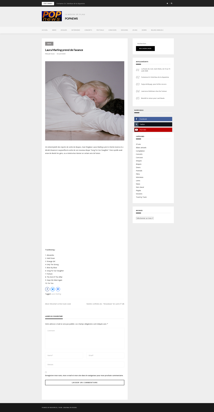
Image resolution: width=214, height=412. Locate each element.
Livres (138, 181)
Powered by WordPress (49, 407)
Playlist (138, 190)
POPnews (71, 18)
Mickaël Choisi (50, 54)
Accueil (45, 30)
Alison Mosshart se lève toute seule (58, 304)
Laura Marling (56, 294)
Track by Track (141, 197)
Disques (64, 30)
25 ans (134, 30)
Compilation (140, 151)
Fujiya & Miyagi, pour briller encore (153, 84)
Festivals (100, 30)
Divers (144, 30)
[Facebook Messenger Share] (58, 289)
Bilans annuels (157, 30)
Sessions (124, 30)
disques (138, 164)
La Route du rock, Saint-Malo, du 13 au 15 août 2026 (155, 70)
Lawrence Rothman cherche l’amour (154, 91)
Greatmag (66, 407)
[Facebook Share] (47, 289)
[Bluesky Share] (52, 289)
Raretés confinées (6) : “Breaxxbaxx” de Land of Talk (105, 304)
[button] (167, 3)
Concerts (88, 30)
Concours (112, 30)
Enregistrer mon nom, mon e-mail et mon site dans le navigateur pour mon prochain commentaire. (84, 375)
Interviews (75, 30)
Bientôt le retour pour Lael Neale (153, 98)
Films (138, 174)
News (54, 30)
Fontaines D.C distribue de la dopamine (71, 3)
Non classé (140, 187)
